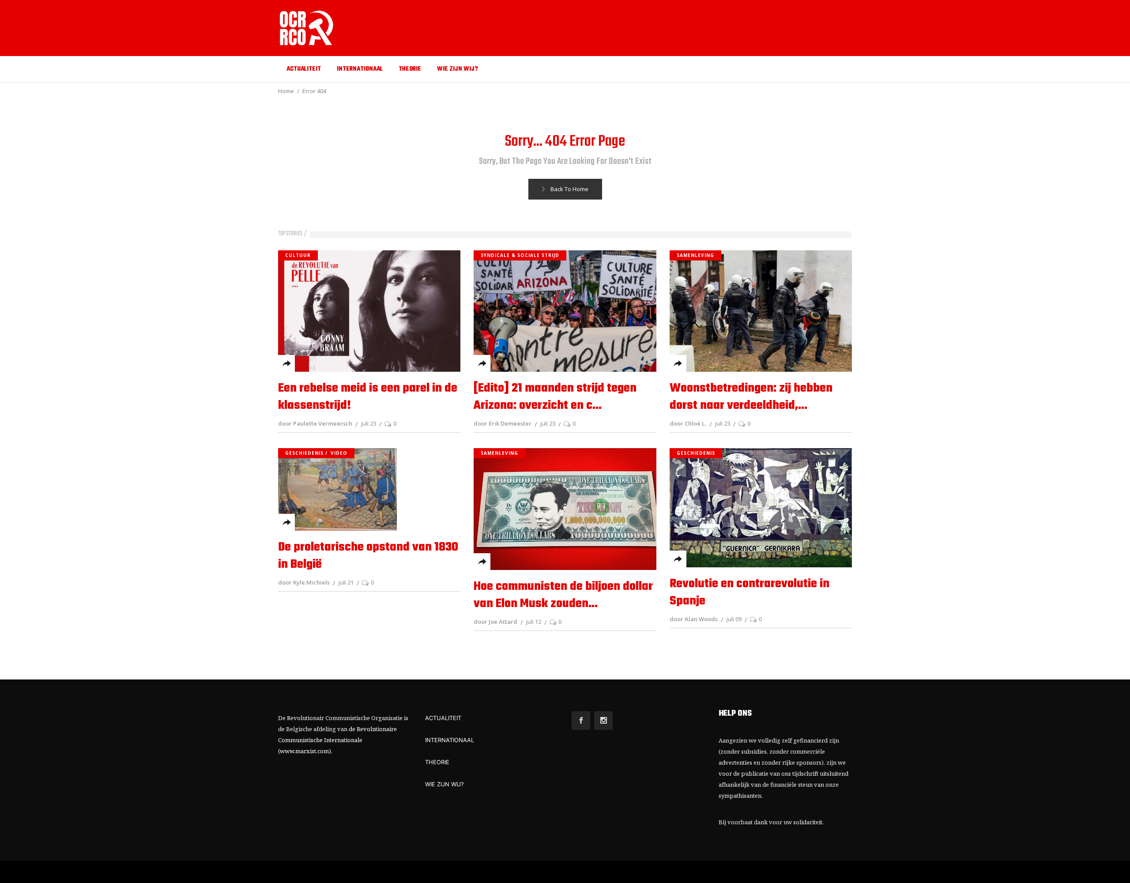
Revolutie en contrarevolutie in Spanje (749, 592)
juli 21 (346, 582)
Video (339, 453)
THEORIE (437, 762)
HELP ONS (735, 713)
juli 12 (533, 622)
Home (286, 91)
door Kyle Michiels (304, 582)
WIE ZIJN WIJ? (444, 784)
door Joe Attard (495, 622)
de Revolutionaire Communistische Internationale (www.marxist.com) (337, 740)
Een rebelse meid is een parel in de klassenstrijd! (367, 397)
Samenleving (695, 255)
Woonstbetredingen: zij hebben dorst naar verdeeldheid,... (751, 397)
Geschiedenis (304, 453)
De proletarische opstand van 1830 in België (368, 556)
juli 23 (368, 423)
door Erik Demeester (502, 423)
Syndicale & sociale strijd (520, 255)
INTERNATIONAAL (449, 739)
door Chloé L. (688, 423)
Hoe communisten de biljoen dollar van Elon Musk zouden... (563, 595)
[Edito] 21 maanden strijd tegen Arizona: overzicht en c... (555, 397)
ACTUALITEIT (443, 717)
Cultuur (298, 255)
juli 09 (734, 619)
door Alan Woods (694, 619)
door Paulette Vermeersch (315, 423)
